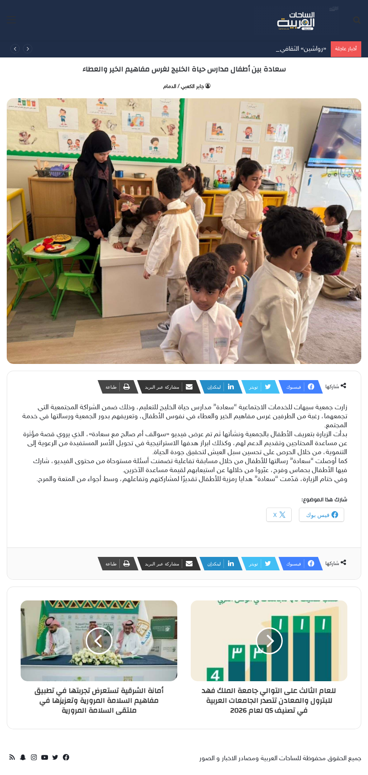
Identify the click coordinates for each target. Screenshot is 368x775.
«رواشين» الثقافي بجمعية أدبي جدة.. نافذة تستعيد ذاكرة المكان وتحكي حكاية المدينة (217, 49)
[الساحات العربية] (296, 20)
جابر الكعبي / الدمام (183, 86)
